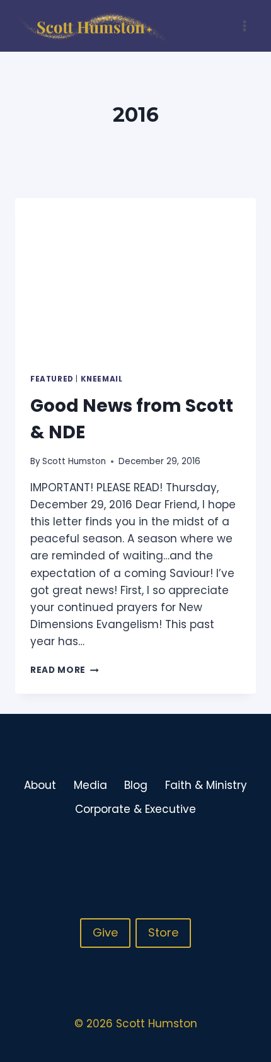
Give (105, 932)
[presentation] (135, 278)
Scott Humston (74, 461)
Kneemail (102, 379)
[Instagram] (220, 850)
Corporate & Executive (135, 809)
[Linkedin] (245, 850)
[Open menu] (244, 25)
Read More (64, 670)
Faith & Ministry (206, 785)
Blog (135, 785)
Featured (52, 379)
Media (90, 785)
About (40, 785)
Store (163, 932)
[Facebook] (196, 850)
